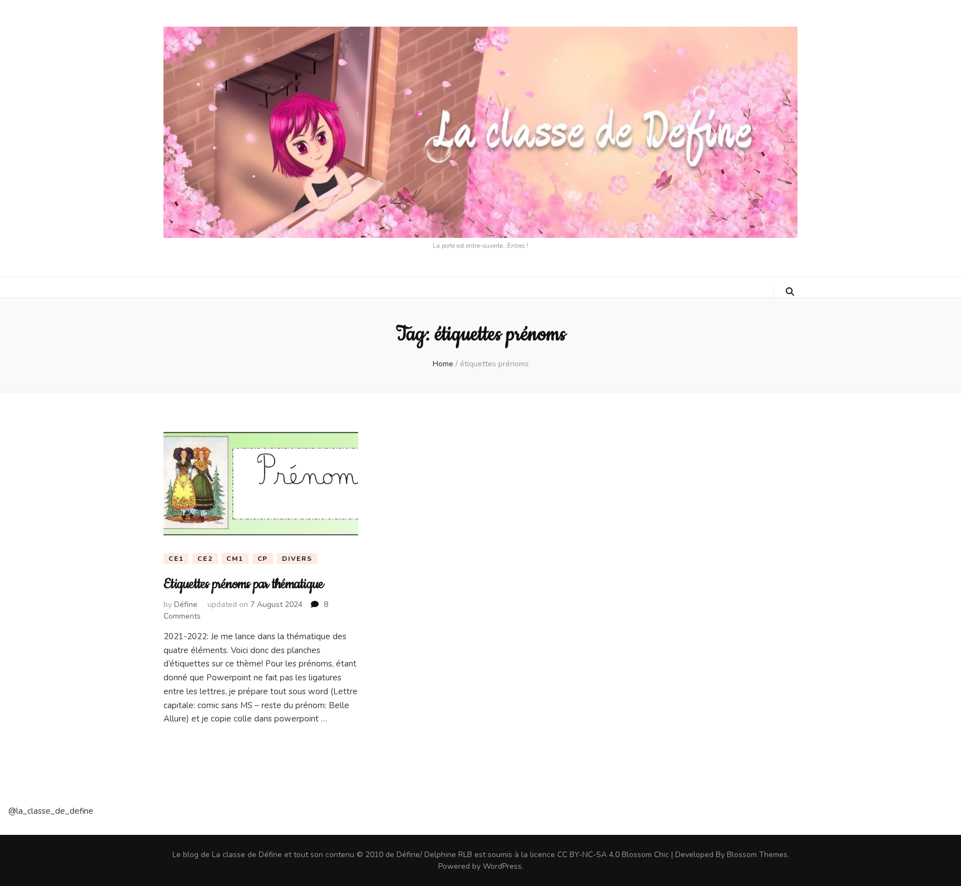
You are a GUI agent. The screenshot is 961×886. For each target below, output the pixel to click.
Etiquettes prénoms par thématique (243, 584)
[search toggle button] (790, 291)
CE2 (204, 558)
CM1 (234, 558)
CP (263, 558)
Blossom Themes (757, 854)
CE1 (176, 558)
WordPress (502, 866)
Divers (297, 558)
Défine (185, 604)
